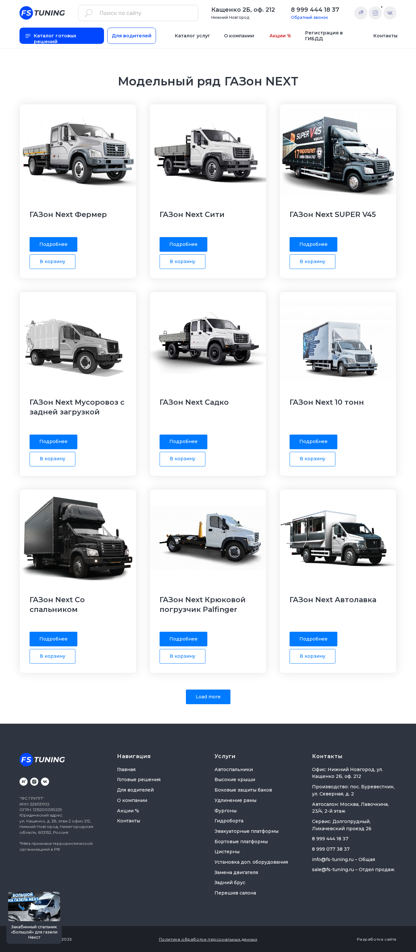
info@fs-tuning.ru (333, 859)
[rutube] (24, 782)
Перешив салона (235, 893)
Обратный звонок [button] (309, 17)
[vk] (45, 782)
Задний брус (229, 882)
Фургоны (225, 811)
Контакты (128, 821)
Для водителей (135, 790)
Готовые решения (139, 779)
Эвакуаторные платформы (246, 831)
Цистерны (227, 852)
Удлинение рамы (235, 800)
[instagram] (34, 782)
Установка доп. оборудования (251, 862)
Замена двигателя (236, 872)
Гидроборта (228, 821)
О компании (132, 800)
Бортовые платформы (241, 841)
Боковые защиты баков (243, 790)
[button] (34, 917)
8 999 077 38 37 (331, 849)
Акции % (128, 811)
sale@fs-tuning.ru (333, 869)
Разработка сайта (376, 939)
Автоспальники (233, 769)
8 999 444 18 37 (315, 9)
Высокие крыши (234, 779)
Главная (126, 769)
